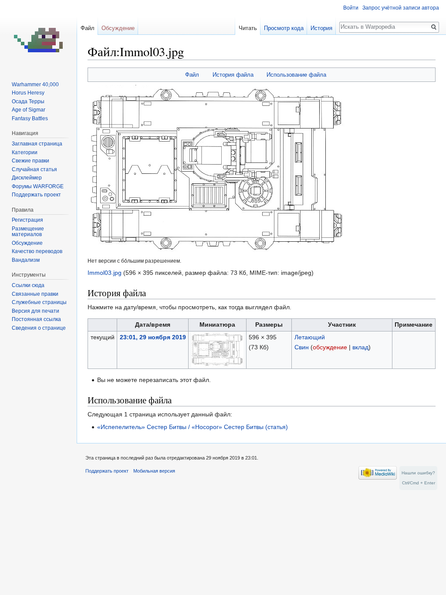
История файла (233, 74)
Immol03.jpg (105, 272)
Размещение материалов (28, 232)
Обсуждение (118, 28)
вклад (360, 347)
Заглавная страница (37, 144)
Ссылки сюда (28, 285)
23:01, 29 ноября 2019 (153, 337)
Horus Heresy (28, 93)
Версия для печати (35, 311)
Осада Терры (28, 101)
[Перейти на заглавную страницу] (38, 35)
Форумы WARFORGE (38, 186)
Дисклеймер (27, 178)
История (321, 28)
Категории (24, 152)
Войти (350, 8)
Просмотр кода (284, 28)
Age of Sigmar (28, 110)
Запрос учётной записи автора (400, 8)
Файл (192, 74)
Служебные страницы (39, 302)
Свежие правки (30, 161)
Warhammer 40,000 (35, 84)
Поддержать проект (36, 195)
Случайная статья (34, 169)
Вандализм (26, 260)
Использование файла (296, 74)
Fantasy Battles (30, 118)
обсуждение (330, 347)
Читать (248, 28)
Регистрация (27, 220)
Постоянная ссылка (36, 319)
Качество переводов (37, 251)
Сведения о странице (39, 328)
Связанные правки (35, 294)
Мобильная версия (154, 470)
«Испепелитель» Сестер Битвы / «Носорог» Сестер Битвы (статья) (192, 426)
